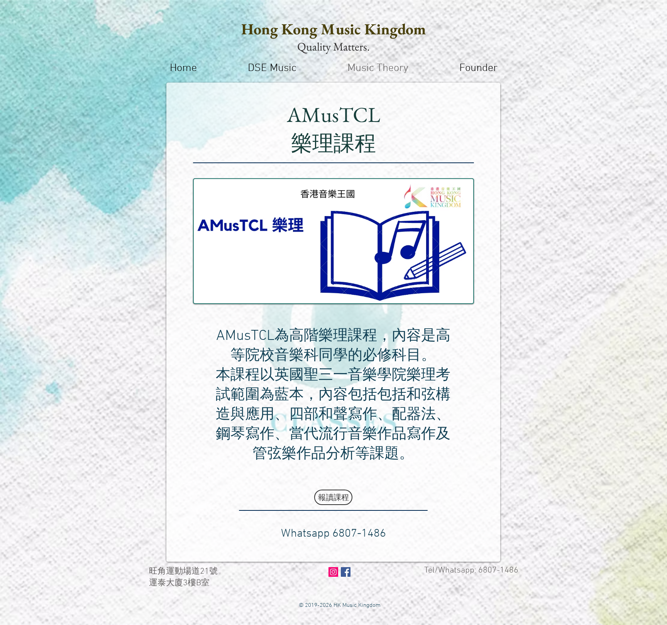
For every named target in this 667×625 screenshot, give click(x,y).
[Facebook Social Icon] (345, 572)
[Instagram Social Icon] (333, 572)
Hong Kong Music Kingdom (333, 29)
